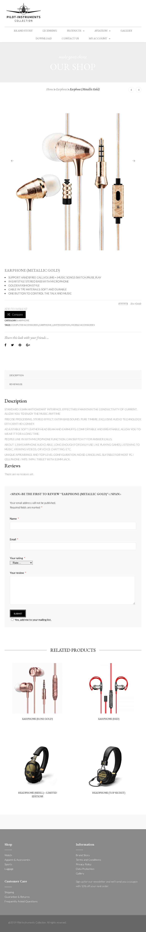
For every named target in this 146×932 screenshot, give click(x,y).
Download (44, 38)
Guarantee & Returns (17, 896)
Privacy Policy (83, 864)
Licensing (50, 30)
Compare (17, 314)
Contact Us (70, 38)
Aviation (100, 30)
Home (49, 89)
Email (14, 539)
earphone (45, 324)
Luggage (9, 868)
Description (17, 375)
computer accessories (24, 324)
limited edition (61, 324)
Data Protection (85, 868)
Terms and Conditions (88, 859)
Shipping (9, 892)
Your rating (17, 558)
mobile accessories (83, 324)
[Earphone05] (73, 181)
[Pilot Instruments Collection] (24, 11)
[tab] (73, 375)
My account (98, 38)
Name (14, 518)
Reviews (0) (16, 384)
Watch (8, 855)
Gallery (126, 30)
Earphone (61, 89)
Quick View (37, 673)
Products (74, 30)
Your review (18, 572)
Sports (8, 864)
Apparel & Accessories (17, 859)
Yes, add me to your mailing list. (33, 619)
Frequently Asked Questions (21, 901)
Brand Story (23, 30)
